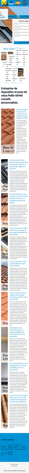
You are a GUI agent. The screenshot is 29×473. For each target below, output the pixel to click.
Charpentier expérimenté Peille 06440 (10, 453)
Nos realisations (9, 16)
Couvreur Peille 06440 (4, 454)
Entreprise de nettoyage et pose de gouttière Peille (17, 447)
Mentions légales (21, 470)
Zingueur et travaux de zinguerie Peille (4, 448)
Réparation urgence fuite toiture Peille (24, 448)
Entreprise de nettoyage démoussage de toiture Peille (11, 447)
